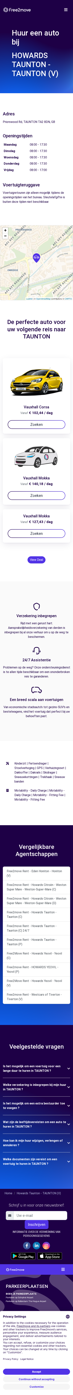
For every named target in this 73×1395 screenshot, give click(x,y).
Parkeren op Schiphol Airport (19, 1297)
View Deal (36, 560)
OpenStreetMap (43, 298)
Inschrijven (36, 1224)
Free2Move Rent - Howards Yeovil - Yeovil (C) (34, 956)
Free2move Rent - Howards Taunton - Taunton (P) (32, 942)
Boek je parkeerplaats (21, 1293)
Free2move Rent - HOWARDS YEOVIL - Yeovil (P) (32, 969)
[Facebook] (27, 1245)
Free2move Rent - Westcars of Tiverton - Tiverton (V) (34, 997)
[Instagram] (46, 1245)
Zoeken (36, 424)
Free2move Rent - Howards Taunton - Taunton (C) (32, 915)
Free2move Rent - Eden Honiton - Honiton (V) (34, 873)
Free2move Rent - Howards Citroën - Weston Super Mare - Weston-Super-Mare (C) (36, 887)
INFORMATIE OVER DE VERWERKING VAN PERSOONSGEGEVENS (36, 1233)
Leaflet (29, 298)
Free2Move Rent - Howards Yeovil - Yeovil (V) (34, 983)
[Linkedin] (36, 1245)
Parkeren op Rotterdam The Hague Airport (26, 1301)
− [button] (5, 236)
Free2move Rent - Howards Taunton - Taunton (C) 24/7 (32, 928)
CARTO (68, 298)
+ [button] (5, 230)
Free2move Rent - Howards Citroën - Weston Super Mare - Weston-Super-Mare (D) (36, 901)
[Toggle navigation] (66, 10)
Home (8, 1193)
